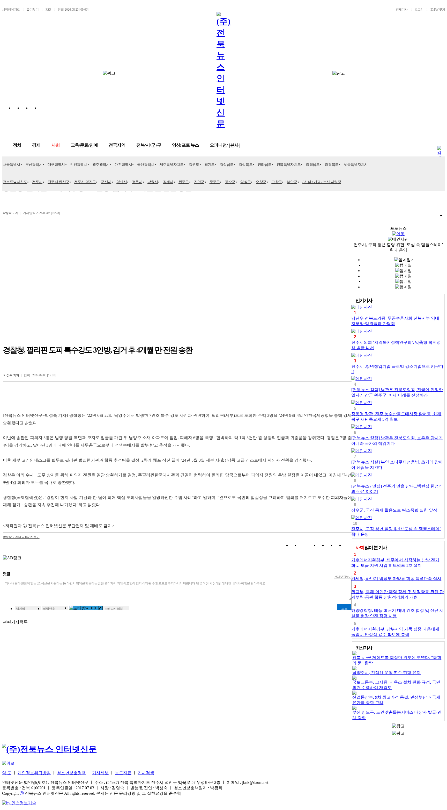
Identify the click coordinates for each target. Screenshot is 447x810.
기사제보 (100, 773)
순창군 (261, 182)
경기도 (209, 165)
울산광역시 (145, 165)
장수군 (230, 182)
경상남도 (227, 165)
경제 (36, 145)
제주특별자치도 (172, 165)
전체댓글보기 (343, 577)
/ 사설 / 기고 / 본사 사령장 (321, 182)
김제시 (168, 182)
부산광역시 (34, 165)
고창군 (276, 182)
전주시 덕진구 (85, 182)
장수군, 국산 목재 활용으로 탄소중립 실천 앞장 (394, 510)
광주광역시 (101, 165)
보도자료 (123, 773)
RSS (48, 9)
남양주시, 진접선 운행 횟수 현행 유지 (386, 672)
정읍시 (137, 182)
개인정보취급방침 (34, 773)
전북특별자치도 (289, 165)
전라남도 (264, 165)
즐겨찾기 (33, 9)
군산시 (106, 182)
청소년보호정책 (71, 773)
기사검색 (146, 773)
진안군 (199, 182)
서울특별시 (11, 165)
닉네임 (20, 609)
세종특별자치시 (356, 165)
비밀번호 (49, 609)
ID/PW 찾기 (437, 9)
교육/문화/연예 (84, 145)
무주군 (215, 182)
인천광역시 (78, 165)
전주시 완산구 (58, 182)
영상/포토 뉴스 (185, 145)
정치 (17, 145)
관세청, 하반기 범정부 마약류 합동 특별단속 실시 (396, 578)
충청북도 (331, 165)
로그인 (419, 9)
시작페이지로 (11, 9)
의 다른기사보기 (21, 537)
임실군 (245, 182)
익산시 (121, 182)
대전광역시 (123, 165)
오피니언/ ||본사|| (225, 145)
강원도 (194, 165)
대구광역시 (56, 165)
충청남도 (312, 165)
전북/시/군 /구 (148, 145)
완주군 (183, 182)
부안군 (292, 182)
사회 (55, 145)
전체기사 (402, 9)
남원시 (152, 182)
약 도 (6, 773)
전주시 (37, 182)
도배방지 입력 (114, 609)
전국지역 (117, 145)
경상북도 (245, 165)
